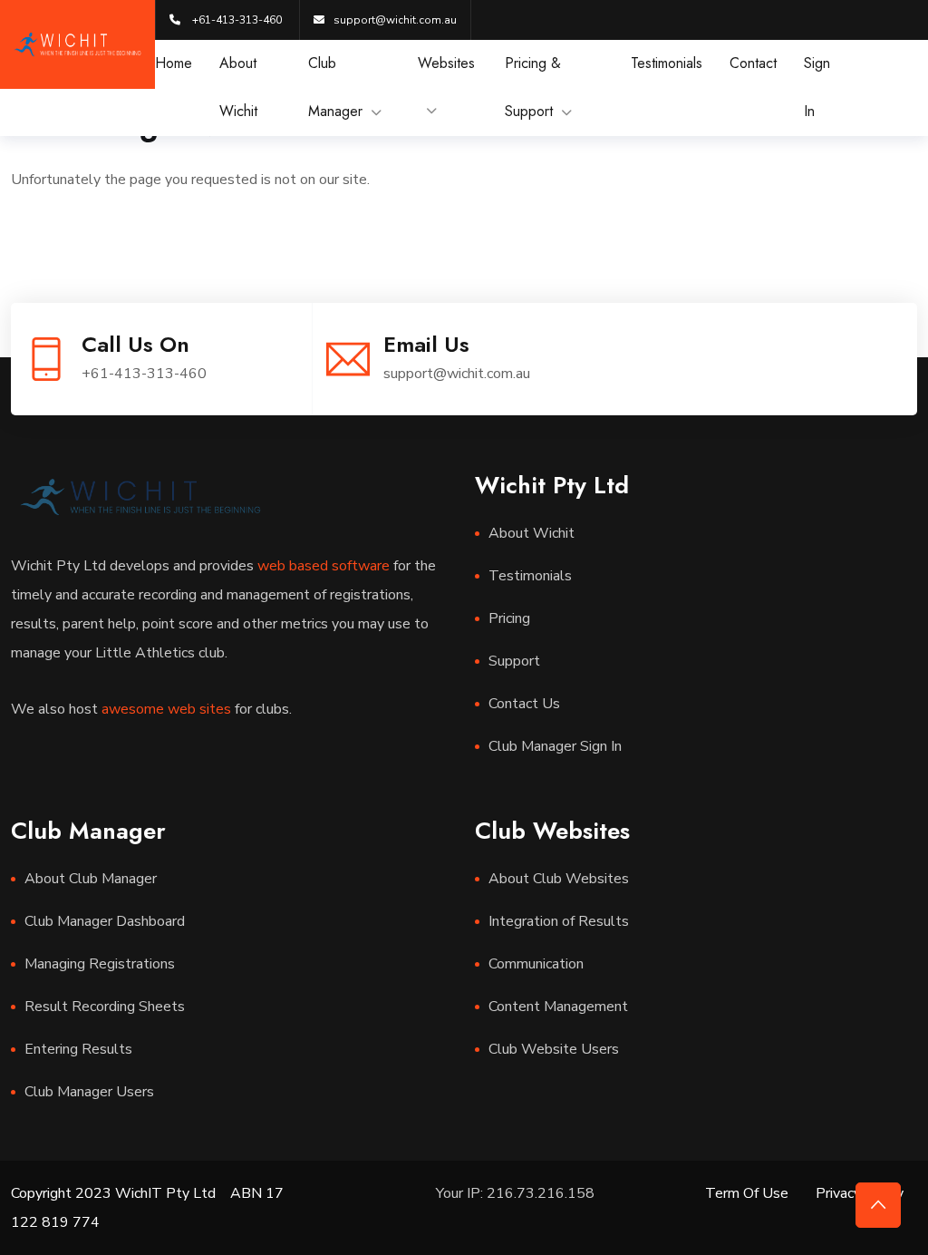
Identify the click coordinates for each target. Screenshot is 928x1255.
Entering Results (78, 1049)
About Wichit (531, 533)
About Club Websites (558, 879)
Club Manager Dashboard (104, 921)
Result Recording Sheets (104, 1007)
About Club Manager (90, 879)
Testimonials (666, 63)
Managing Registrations (99, 964)
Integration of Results (558, 921)
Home (173, 63)
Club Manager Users (89, 1092)
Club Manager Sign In (555, 746)
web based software (323, 566)
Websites (446, 63)
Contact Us (524, 704)
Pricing (509, 618)
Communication (536, 964)
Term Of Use (746, 1193)
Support (514, 661)
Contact (753, 63)
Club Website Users (553, 1049)
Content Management (558, 1007)
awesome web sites (166, 709)
